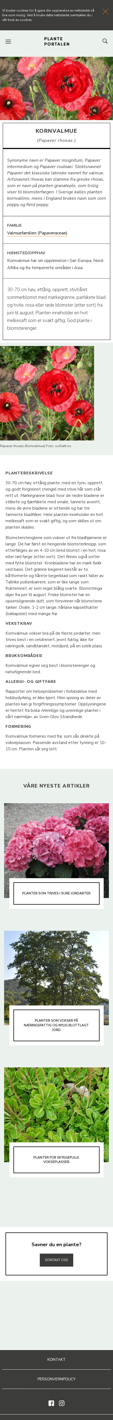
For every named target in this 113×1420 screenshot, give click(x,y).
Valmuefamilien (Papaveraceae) (37, 233)
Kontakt (56, 1359)
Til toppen (56, 1248)
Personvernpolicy (57, 1379)
